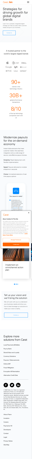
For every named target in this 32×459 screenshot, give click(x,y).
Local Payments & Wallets (12, 345)
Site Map (6, 445)
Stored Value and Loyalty (11, 352)
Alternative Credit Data (11, 375)
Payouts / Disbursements (11, 360)
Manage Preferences (16, 239)
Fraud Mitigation (9, 368)
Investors (6, 418)
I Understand (16, 244)
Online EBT (7, 364)
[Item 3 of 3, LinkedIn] (18, 385)
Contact (6, 433)
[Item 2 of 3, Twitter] (12, 385)
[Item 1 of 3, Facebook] (6, 385)
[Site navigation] (28, 2)
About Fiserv (8, 414)
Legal (5, 437)
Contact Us (9, 32)
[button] (14, 284)
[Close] (29, 213)
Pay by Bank (7, 349)
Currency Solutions (10, 356)
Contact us (16, 315)
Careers (6, 422)
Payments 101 (8, 426)
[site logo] (8, 2)
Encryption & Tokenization (12, 371)
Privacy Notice (8, 441)
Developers (7, 429)
